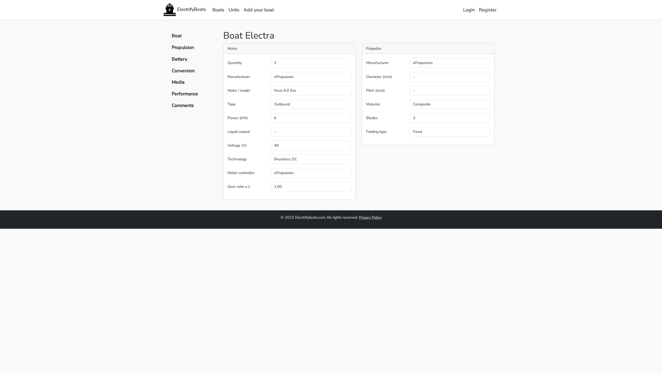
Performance (185, 94)
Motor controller (241, 172)
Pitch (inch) (375, 90)
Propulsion (183, 47)
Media (178, 82)
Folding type (376, 131)
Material (373, 104)
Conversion (183, 71)
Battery (179, 59)
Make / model (239, 90)
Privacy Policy (370, 217)
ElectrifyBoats (191, 9)
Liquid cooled (239, 131)
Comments (183, 105)
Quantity (235, 62)
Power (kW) (238, 117)
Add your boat (259, 10)
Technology (237, 159)
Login (469, 10)
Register (487, 10)
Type (232, 104)
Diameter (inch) (379, 76)
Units (234, 10)
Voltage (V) (237, 145)
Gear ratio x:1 (239, 186)
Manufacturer (239, 76)
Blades (372, 117)
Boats (218, 10)
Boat (177, 36)
